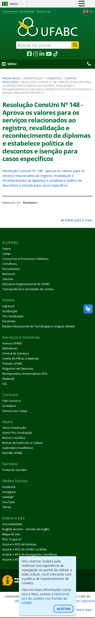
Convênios (9, 264)
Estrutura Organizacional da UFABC (26, 284)
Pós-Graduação (13, 316)
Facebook (8, 487)
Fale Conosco (11, 401)
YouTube (8, 502)
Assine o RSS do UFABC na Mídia (24, 549)
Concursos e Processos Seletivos (25, 259)
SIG (4, 384)
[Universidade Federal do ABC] (47, 26)
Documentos (11, 269)
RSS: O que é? (12, 539)
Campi (6, 254)
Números (8, 274)
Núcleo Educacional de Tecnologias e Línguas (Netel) (38, 326)
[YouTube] (49, 54)
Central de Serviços (15, 353)
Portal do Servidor (14, 470)
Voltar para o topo (78, 220)
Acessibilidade (26, 11)
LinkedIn (8, 497)
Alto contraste (9, 11)
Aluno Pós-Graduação (17, 433)
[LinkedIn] (41, 54)
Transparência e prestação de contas (27, 289)
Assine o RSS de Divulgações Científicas (29, 554)
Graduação (9, 311)
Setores (7, 279)
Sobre (6, 249)
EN (91, 11)
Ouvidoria (9, 406)
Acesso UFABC (12, 343)
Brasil (14, 4)
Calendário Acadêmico (17, 448)
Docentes (9, 321)
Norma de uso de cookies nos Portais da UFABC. (45, 598)
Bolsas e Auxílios (14, 438)
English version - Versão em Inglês (26, 529)
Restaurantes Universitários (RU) (24, 374)
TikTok (6, 507)
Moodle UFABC (12, 453)
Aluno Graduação (14, 428)
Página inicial (11, 78)
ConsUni (70, 78)
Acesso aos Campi (14, 411)
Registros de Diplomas (17, 369)
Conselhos (54, 78)
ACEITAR (63, 609)
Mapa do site (43, 11)
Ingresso (8, 306)
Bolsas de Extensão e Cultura (22, 443)
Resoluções (10, 82)
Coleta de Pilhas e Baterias (20, 358)
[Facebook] (29, 54)
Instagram (9, 492)
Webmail (8, 379)
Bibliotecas (9, 348)
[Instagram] (35, 54)
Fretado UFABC (12, 364)
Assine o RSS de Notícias (19, 544)
